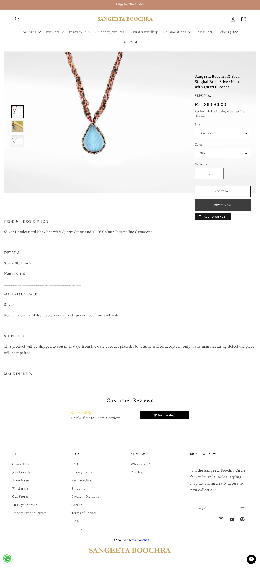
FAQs (76, 464)
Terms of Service (84, 512)
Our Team (138, 472)
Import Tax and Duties (29, 512)
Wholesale (20, 488)
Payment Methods (85, 496)
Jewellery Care (23, 472)
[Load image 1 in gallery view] (17, 112)
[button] (17, 19)
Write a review (164, 415)
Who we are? (140, 464)
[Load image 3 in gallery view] (17, 141)
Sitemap (78, 529)
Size (197, 124)
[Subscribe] (242, 508)
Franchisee (20, 480)
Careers (77, 504)
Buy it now (222, 205)
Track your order (24, 504)
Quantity (201, 164)
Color (199, 144)
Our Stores (20, 496)
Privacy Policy (82, 472)
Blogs (76, 521)
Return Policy (81, 480)
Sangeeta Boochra (136, 540)
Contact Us (20, 464)
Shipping (220, 111)
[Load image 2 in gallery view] (17, 126)
